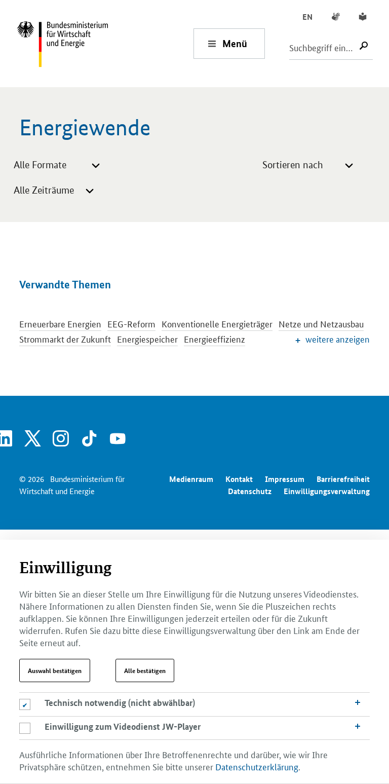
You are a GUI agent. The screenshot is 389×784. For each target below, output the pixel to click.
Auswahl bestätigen (55, 670)
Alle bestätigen (145, 670)
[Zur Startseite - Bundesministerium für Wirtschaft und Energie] (104, 43)
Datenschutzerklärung (256, 766)
